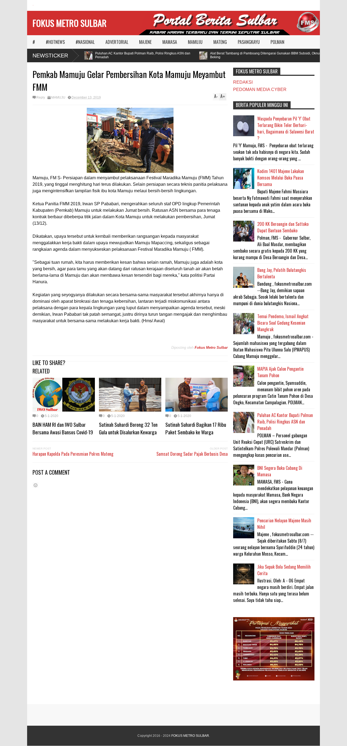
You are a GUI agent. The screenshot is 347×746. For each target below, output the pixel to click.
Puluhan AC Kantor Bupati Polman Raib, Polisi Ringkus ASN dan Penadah (136, 55)
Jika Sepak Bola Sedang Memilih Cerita (284, 569)
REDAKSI (243, 82)
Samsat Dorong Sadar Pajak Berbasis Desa (192, 454)
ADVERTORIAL (116, 42)
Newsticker (50, 55)
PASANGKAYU (249, 42)
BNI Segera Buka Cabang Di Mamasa (279, 471)
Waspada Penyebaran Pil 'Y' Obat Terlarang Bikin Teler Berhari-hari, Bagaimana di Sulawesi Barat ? (285, 128)
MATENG (220, 42)
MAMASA (169, 42)
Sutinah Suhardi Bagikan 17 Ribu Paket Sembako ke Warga (195, 428)
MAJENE (145, 42)
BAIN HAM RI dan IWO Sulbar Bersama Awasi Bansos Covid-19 (63, 428)
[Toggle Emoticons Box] (35, 485)
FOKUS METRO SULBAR (70, 23)
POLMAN (277, 42)
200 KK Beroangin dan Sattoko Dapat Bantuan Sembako (283, 227)
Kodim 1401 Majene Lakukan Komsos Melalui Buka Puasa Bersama (280, 177)
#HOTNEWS (55, 42)
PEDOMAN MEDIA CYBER (260, 89)
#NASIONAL (85, 42)
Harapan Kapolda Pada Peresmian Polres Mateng (73, 454)
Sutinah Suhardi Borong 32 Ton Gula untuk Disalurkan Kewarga (128, 428)
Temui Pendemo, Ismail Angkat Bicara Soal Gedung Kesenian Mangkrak (283, 323)
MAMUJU (195, 42)
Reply (40, 97)
